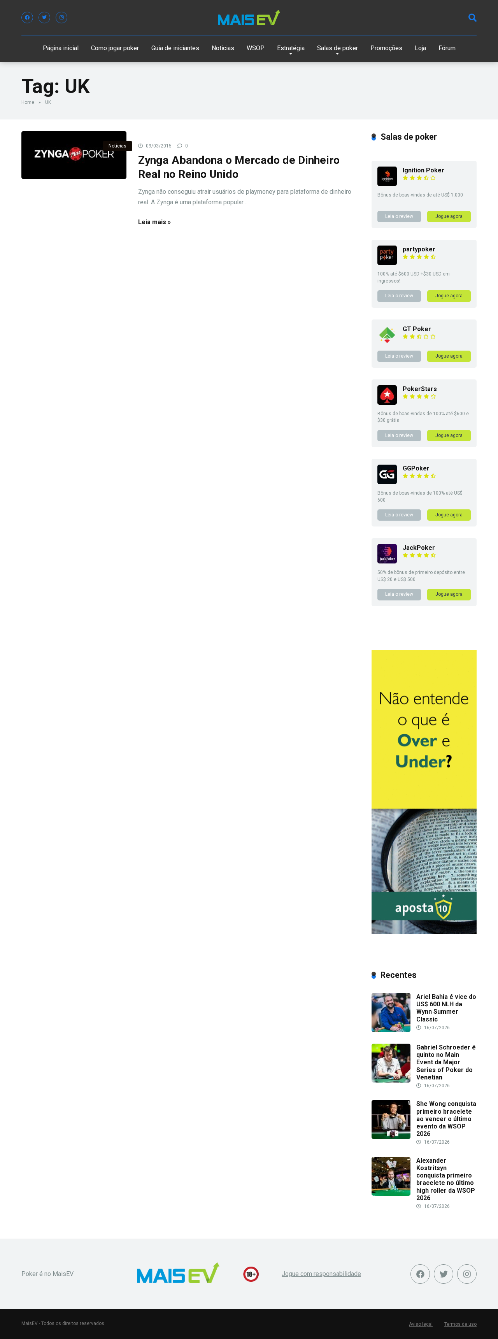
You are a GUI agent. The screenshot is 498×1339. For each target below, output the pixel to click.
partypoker (419, 249)
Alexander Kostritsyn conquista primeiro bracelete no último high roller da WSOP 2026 (445, 1179)
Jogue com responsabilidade (321, 1274)
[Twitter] (44, 17)
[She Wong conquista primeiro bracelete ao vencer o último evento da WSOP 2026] (391, 1137)
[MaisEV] (249, 17)
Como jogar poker (115, 48)
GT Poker (417, 329)
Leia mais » (154, 222)
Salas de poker (337, 48)
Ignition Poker (423, 170)
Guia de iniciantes (175, 48)
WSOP (256, 48)
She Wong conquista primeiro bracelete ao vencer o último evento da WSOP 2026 (446, 1118)
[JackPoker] (387, 561)
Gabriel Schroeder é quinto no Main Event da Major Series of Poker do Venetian (446, 1062)
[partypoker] (387, 263)
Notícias (223, 48)
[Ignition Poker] (387, 184)
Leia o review (399, 216)
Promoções (386, 48)
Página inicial (61, 48)
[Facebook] (27, 17)
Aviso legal (421, 1324)
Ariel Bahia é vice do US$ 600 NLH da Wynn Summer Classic (446, 1008)
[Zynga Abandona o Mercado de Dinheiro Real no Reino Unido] (73, 155)
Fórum (447, 48)
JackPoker (419, 547)
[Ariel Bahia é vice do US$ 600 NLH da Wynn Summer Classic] (391, 1030)
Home (27, 102)
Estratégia (291, 48)
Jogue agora (449, 216)
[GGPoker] (387, 482)
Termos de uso (460, 1324)
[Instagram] (61, 17)
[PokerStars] (387, 402)
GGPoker (416, 468)
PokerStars (420, 389)
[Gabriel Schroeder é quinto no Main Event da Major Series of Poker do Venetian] (391, 1080)
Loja (420, 48)
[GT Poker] (387, 342)
